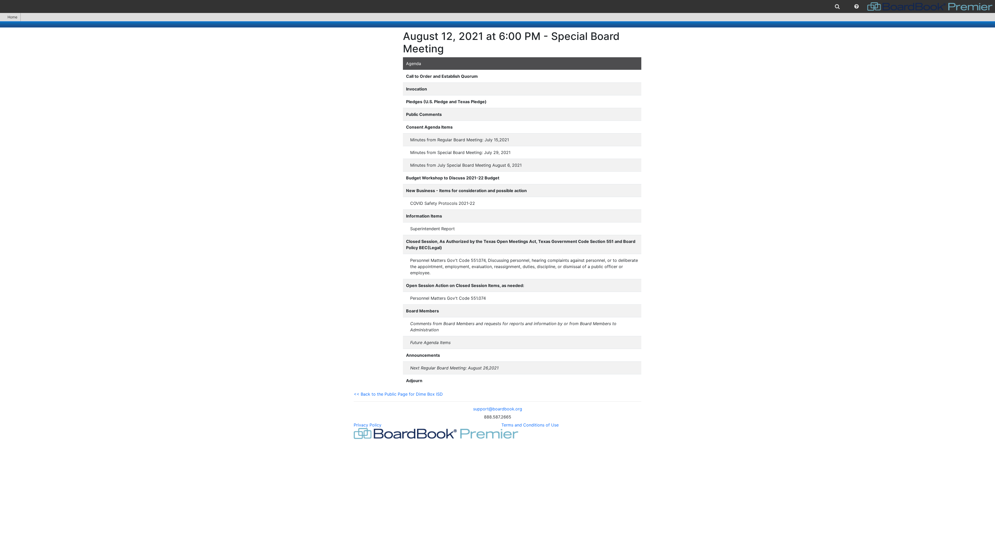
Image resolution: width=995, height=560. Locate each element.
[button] (856, 6)
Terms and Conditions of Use (530, 425)
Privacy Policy (367, 425)
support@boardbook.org (497, 408)
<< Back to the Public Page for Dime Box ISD (398, 394)
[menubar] (497, 6)
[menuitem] (837, 6)
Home (12, 17)
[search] (837, 6)
